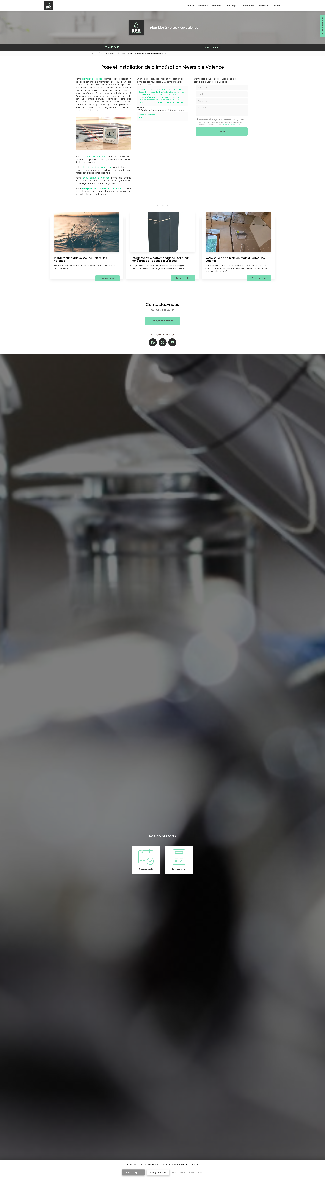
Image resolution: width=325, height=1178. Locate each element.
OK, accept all (134, 1172)
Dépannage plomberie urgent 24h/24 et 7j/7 (157, 94)
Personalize (179, 1172)
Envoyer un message (162, 320)
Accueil (190, 5)
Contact (276, 5)
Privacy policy (197, 1172)
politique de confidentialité (230, 124)
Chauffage (230, 5)
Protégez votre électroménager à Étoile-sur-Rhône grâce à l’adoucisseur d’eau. (160, 259)
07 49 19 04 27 (112, 47)
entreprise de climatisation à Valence (101, 188)
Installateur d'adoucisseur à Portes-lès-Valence (81, 259)
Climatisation (247, 5)
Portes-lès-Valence (147, 115)
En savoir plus (108, 278)
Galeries (261, 5)
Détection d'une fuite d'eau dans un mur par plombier (161, 97)
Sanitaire (216, 5)
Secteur (104, 53)
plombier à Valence (92, 78)
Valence (113, 53)
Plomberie (203, 5)
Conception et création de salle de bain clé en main (161, 89)
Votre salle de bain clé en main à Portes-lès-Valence (235, 259)
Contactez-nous (211, 47)
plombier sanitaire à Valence (97, 167)
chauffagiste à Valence (96, 177)
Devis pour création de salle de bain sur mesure (159, 100)
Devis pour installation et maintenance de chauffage (161, 102)
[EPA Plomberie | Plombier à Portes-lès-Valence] (48, 5)
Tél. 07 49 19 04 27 (162, 310)
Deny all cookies (158, 1172)
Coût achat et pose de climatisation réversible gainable (162, 92)
